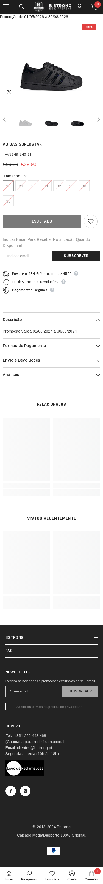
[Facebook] (10, 791)
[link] (26, 485)
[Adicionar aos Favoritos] (91, 221)
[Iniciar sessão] (80, 7)
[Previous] (4, 119)
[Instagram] (25, 791)
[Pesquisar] (21, 7)
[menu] (6, 7)
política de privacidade (65, 707)
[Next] (98, 119)
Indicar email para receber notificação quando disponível (46, 242)
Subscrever (76, 256)
